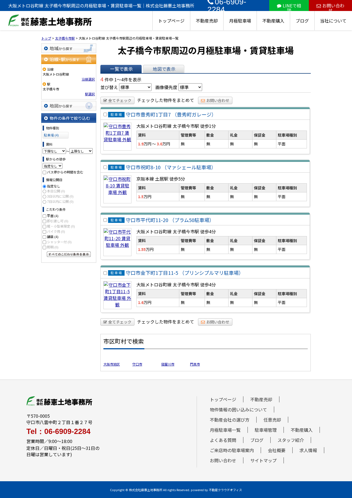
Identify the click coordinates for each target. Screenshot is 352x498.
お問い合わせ (333, 6)
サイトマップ (263, 460)
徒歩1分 (208, 126)
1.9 (141, 143)
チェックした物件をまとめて (165, 100)
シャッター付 (59, 241)
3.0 (159, 143)
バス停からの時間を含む (65, 172)
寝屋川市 (167, 364)
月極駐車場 (240, 20)
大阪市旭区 (111, 364)
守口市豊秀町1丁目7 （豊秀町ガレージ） (171, 114)
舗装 (52, 236)
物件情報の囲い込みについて (238, 409)
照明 (52, 247)
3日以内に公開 (60, 196)
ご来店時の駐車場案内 (232, 450)
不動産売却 (207, 20)
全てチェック (119, 100)
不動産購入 (273, 20)
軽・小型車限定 (61, 226)
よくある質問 (223, 440)
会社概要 (276, 450)
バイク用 (56, 231)
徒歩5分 (177, 178)
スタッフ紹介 (290, 440)
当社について (333, 20)
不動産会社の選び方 (229, 420)
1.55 (142, 249)
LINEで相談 (292, 6)
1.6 (141, 302)
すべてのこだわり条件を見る (69, 254)
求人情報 (308, 450)
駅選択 (90, 94)
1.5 (141, 196)
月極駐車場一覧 (225, 430)
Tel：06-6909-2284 (58, 431)
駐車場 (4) (51, 135)
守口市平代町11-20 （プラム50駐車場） (170, 219)
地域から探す (68, 48)
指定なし (53, 186)
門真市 (195, 364)
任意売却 (272, 420)
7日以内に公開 (60, 201)
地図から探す (68, 105)
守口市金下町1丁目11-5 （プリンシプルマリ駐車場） (185, 272)
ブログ (302, 20)
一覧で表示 (121, 69)
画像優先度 (166, 87)
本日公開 (56, 191)
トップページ (171, 20)
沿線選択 (88, 79)
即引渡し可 (57, 220)
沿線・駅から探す (68, 59)
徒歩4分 (208, 231)
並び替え (109, 87)
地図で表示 (163, 69)
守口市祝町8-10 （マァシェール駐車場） (171, 167)
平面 (52, 215)
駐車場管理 (266, 430)
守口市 (137, 364)
